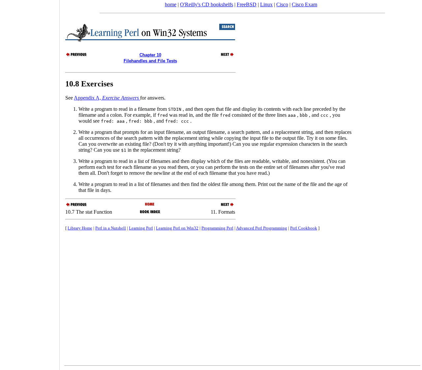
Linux (266, 4)
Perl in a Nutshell (110, 228)
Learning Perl (141, 228)
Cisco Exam (304, 4)
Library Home (80, 228)
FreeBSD (246, 4)
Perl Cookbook (303, 228)
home (170, 4)
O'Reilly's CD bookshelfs (206, 4)
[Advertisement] (29, 183)
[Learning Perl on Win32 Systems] (150, 204)
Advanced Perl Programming (261, 228)
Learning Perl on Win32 (177, 228)
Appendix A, (106, 98)
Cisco (282, 4)
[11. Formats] (223, 56)
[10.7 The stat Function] (76, 56)
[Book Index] (150, 213)
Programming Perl (217, 228)
